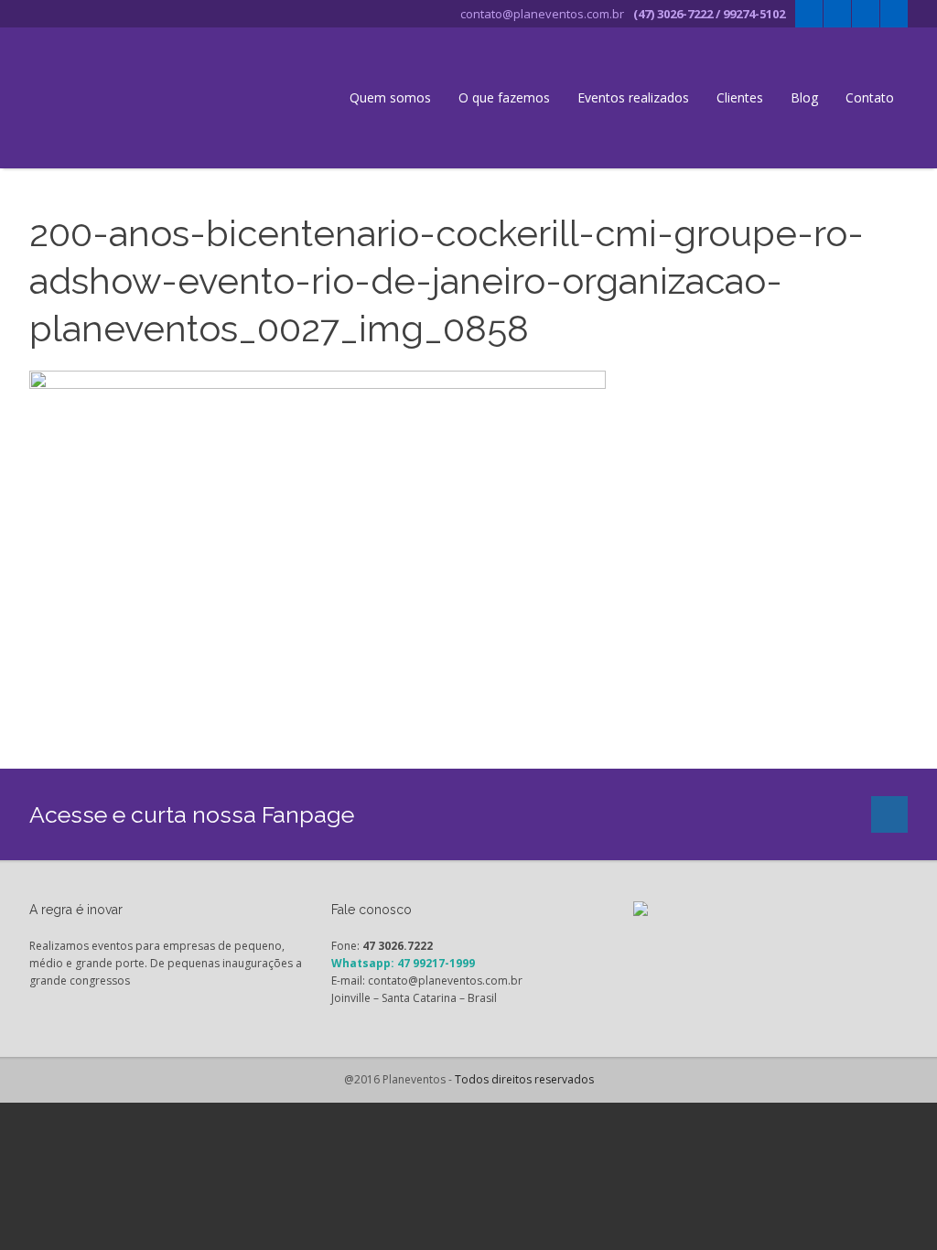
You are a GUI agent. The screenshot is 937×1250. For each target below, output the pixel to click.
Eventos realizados (633, 97)
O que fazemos (504, 97)
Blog (804, 97)
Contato (869, 97)
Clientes (739, 97)
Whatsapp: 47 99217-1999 (403, 963)
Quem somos (390, 97)
